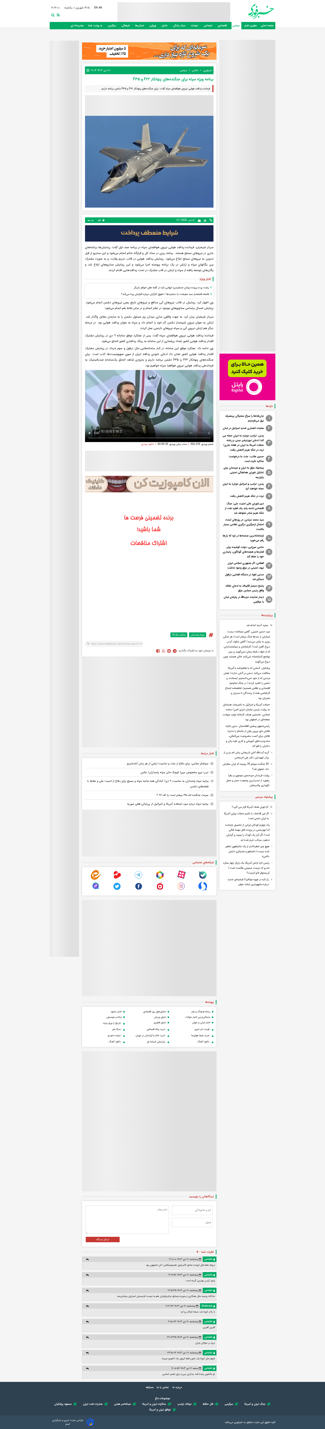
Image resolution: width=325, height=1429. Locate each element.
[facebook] (158, 650)
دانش (164, 26)
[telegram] (139, 879)
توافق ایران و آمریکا (160, 1410)
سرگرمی (112, 26)
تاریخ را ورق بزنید (112, 1023)
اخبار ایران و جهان (201, 1022)
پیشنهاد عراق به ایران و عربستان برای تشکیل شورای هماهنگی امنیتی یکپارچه (243, 472)
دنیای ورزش (160, 1017)
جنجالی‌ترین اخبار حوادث (197, 1017)
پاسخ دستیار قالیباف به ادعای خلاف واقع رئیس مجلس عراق (244, 588)
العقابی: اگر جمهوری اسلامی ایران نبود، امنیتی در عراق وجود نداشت (245, 565)
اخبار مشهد (116, 1012)
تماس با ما (163, 1387)
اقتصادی (223, 26)
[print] (205, 220)
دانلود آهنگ (203, 1042)
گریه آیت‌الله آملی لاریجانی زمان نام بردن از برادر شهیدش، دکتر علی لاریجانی (246, 755)
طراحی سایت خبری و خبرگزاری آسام (67, 1422)
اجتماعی (208, 26)
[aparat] (181, 879)
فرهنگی (125, 26)
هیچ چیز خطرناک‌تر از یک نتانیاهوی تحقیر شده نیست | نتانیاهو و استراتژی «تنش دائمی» (247, 851)
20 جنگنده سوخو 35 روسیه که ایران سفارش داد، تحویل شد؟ (246, 766)
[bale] (203, 879)
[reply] (87, 1259)
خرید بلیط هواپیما (200, 1035)
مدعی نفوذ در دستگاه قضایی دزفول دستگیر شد (244, 577)
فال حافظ (208, 1404)
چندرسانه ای (77, 26)
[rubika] (160, 879)
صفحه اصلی (267, 26)
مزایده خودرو (114, 1035)
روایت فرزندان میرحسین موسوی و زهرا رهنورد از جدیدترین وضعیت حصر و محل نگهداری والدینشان (248, 780)
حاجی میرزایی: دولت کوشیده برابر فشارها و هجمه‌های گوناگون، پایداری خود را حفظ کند (243, 552)
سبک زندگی (179, 26)
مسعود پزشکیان (63, 1404)
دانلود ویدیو (147, 444)
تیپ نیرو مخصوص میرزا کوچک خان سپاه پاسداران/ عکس (174, 772)
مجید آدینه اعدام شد (257, 625)
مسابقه (150, 1387)
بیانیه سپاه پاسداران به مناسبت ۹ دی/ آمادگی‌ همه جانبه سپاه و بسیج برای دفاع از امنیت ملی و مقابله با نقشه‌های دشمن (148, 784)
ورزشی (153, 26)
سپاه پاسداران (198, 635)
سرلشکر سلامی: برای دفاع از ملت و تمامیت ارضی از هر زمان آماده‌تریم (167, 763)
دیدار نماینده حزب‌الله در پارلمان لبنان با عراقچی (244, 599)
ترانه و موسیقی (114, 1017)
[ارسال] (199, 220)
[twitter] (169, 650)
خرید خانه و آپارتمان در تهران (150, 1035)
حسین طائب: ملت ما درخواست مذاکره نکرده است (246, 458)
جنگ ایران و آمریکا (254, 1404)
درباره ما (177, 1387)
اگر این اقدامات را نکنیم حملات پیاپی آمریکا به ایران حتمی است (246, 816)
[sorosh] (203, 890)
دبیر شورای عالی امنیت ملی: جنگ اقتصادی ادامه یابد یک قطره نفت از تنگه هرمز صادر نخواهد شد (244, 508)
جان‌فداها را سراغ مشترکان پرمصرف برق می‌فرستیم (244, 418)
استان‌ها (140, 26)
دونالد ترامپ (184, 1404)
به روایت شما (95, 26)
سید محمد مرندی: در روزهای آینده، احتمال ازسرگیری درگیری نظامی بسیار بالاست (243, 524)
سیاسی (236, 26)
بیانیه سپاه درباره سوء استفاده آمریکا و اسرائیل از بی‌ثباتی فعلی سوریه (167, 804)
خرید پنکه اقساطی (156, 1029)
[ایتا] (96, 879)
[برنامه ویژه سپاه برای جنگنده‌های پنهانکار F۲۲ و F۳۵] (175, 650)
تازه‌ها (269, 406)
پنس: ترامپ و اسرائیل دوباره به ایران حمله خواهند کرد (243, 486)
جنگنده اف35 (179, 635)
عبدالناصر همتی (122, 1404)
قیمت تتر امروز (201, 1029)
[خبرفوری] (252, 11)
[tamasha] (117, 879)
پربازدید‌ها (267, 615)
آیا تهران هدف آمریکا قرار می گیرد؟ (250, 807)
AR (101, 7)
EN (96, 7)
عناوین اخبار (251, 26)
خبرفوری (238, 1422)
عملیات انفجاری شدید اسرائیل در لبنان (243, 428)
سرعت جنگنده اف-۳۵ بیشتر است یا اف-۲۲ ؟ (182, 795)
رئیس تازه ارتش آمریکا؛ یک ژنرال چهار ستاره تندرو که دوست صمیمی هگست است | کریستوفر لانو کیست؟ (246, 868)
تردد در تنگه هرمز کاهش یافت (247, 496)
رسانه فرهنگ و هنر (200, 1012)
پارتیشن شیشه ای (156, 1042)
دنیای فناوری (160, 1022)
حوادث (195, 26)
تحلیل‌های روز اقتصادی (154, 1012)
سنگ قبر (116, 1029)
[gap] (96, 890)
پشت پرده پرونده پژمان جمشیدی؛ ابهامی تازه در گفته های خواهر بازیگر (171, 287)
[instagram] (181, 890)
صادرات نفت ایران (93, 1404)
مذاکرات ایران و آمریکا (154, 1404)
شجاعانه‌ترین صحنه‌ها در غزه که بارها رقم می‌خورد (243, 538)
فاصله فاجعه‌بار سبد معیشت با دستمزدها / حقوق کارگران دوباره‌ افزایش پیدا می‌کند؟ (165, 294)
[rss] (57, 14)
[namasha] (160, 890)
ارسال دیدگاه (102, 1239)
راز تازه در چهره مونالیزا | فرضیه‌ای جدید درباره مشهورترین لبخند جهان (248, 882)
